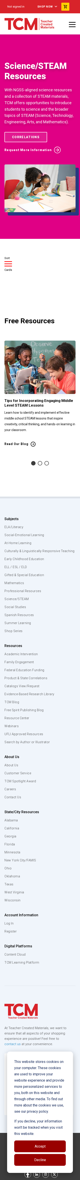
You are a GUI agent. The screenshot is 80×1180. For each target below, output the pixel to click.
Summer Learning (17, 623)
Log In (9, 923)
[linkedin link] (36, 1174)
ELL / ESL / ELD (15, 567)
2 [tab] (40, 463)
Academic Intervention (21, 654)
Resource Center (16, 718)
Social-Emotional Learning (24, 535)
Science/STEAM (16, 599)
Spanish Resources (19, 615)
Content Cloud (15, 954)
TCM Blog (11, 702)
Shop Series (13, 631)
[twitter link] (54, 1174)
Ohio (8, 868)
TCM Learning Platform (21, 962)
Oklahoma (12, 876)
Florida (9, 844)
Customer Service (17, 773)
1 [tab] (33, 463)
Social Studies (15, 607)
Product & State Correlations (25, 678)
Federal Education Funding (24, 670)
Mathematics (14, 583)
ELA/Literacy (13, 527)
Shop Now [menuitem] (45, 6)
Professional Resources (22, 591)
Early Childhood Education (24, 559)
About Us (11, 757)
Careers (10, 789)
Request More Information (28, 150)
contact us (12, 1044)
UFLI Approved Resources (23, 734)
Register (10, 931)
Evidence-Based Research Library (29, 694)
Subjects (11, 519)
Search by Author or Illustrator (27, 742)
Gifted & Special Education (24, 575)
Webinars (11, 726)
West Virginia (14, 892)
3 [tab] (46, 463)
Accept (40, 1146)
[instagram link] (45, 1174)
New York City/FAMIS (20, 860)
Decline (40, 1160)
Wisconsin (12, 900)
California (11, 828)
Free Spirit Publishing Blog (24, 710)
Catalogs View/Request (22, 686)
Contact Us (12, 797)
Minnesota (12, 852)
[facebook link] (27, 1174)
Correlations (26, 137)
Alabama (11, 820)
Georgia (10, 836)
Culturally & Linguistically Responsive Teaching (39, 551)
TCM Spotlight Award (20, 781)
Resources (13, 646)
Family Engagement (19, 662)
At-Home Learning (17, 543)
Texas (9, 884)
